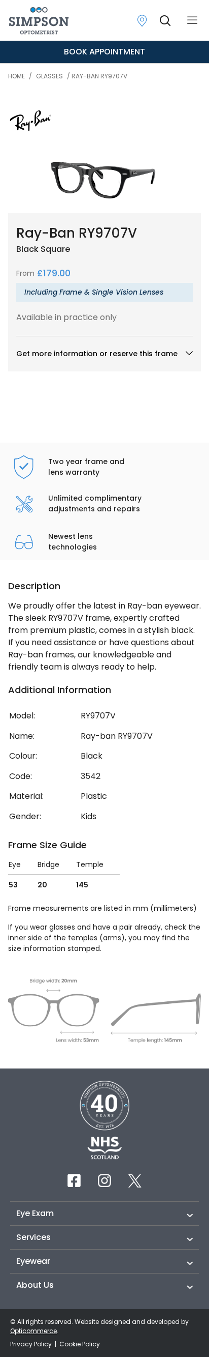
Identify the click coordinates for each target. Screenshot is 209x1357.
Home (16, 76)
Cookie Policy (79, 1344)
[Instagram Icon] (104, 1180)
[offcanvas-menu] (192, 20)
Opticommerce (33, 1330)
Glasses (49, 76)
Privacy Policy (31, 1344)
